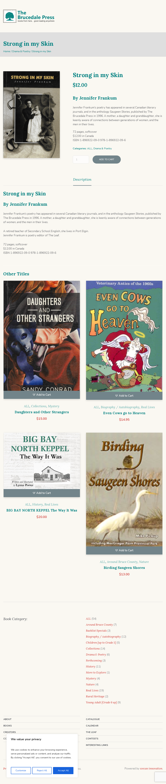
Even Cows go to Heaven (124, 413)
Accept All (63, 770)
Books (7, 725)
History (37, 504)
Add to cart (106, 159)
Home (6, 51)
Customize (21, 770)
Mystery (53, 406)
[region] (42, 756)
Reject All (42, 770)
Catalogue (93, 719)
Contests (92, 738)
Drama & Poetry (21, 51)
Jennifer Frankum (98, 98)
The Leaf (91, 732)
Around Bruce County (122, 562)
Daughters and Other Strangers (42, 412)
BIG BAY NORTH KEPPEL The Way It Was (41, 510)
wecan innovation (151, 768)
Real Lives (148, 407)
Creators (9, 732)
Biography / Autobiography (120, 407)
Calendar (92, 725)
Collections (38, 406)
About (7, 719)
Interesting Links (97, 745)
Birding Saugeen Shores (124, 567)
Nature (144, 562)
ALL (89, 148)
